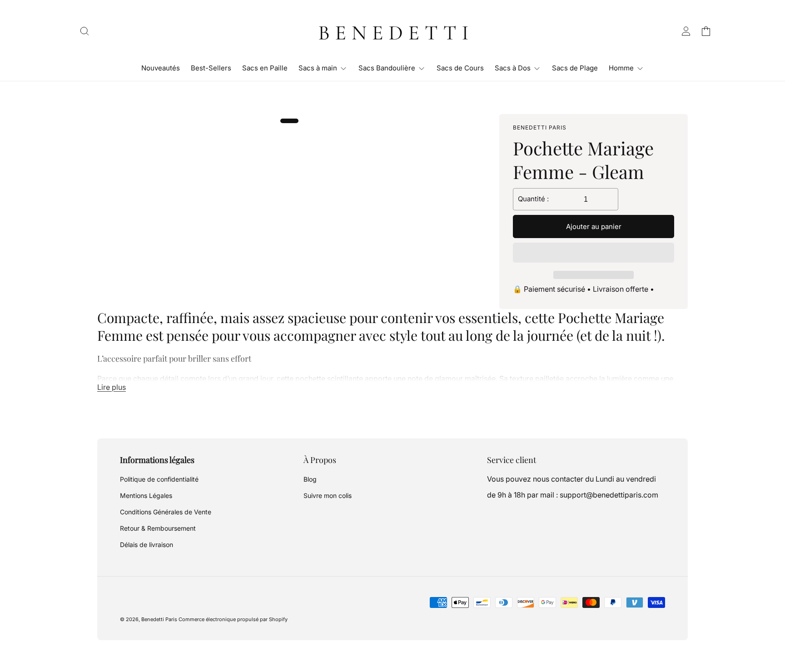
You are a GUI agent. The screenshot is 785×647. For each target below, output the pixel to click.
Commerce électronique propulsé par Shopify (233, 619)
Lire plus (111, 387)
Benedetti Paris (159, 619)
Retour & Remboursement (158, 528)
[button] (593, 253)
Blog (310, 479)
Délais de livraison (146, 544)
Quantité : (533, 198)
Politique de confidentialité (159, 479)
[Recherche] (84, 31)
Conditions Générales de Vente (165, 512)
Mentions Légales (146, 495)
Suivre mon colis (327, 495)
